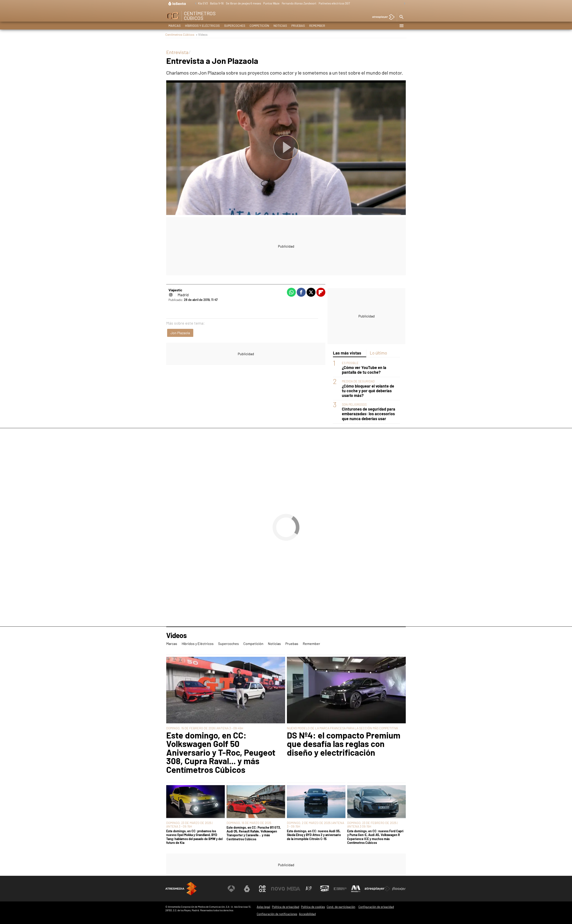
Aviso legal (263, 907)
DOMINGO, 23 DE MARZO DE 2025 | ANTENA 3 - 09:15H (189, 824)
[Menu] (401, 25)
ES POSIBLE (350, 363)
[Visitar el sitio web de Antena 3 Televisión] (231, 888)
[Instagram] (170, 294)
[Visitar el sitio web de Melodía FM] (355, 888)
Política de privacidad (285, 907)
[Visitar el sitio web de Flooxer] (399, 888)
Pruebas (298, 25)
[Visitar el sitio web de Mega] (293, 888)
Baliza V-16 (217, 3)
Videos (176, 635)
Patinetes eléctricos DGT (334, 3)
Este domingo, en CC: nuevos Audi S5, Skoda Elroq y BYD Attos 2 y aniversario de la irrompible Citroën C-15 (314, 835)
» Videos (202, 34)
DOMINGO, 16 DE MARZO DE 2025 (249, 823)
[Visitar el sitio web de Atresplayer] (377, 888)
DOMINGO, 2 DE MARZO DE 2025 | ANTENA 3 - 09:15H (315, 824)
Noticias (280, 25)
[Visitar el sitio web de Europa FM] (340, 888)
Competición (259, 25)
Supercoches (234, 25)
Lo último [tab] (378, 352)
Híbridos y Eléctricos (202, 25)
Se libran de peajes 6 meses (243, 3)
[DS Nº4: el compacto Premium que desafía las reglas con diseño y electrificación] (346, 690)
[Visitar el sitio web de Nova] (278, 888)
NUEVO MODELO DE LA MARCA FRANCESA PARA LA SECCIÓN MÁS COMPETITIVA (342, 728)
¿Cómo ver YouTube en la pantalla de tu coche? (364, 370)
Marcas (174, 25)
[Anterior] (194, 3)
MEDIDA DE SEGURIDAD (358, 381)
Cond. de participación (341, 907)
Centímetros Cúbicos (179, 34)
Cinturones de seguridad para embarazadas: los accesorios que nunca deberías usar (368, 414)
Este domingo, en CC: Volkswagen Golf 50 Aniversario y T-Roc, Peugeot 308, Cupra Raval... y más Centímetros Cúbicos (220, 752)
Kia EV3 (203, 3)
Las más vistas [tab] (347, 352)
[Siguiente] (403, 3)
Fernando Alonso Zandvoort (299, 3)
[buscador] (401, 17)
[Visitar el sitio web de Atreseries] (309, 888)
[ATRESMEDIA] (181, 888)
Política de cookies (313, 907)
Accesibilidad (307, 914)
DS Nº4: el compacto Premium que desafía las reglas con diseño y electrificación (343, 744)
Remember (317, 25)
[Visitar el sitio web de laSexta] (247, 888)
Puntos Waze (271, 3)
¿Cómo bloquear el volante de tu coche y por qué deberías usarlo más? (368, 391)
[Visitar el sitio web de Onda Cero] (324, 888)
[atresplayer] (382, 17)
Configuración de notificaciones (277, 914)
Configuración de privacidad (376, 907)
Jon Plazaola (180, 333)
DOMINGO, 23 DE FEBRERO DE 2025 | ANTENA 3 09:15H (372, 824)
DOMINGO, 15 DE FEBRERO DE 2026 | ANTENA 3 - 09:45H (204, 728)
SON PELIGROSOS (354, 404)
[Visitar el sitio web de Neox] (262, 888)
